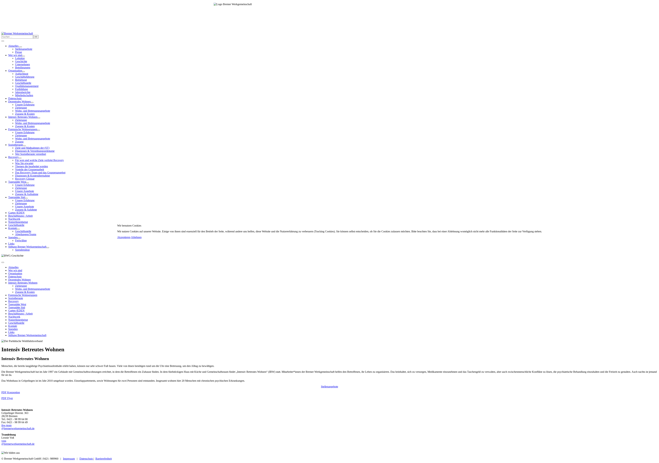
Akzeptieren (123, 237)
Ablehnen (136, 237)
